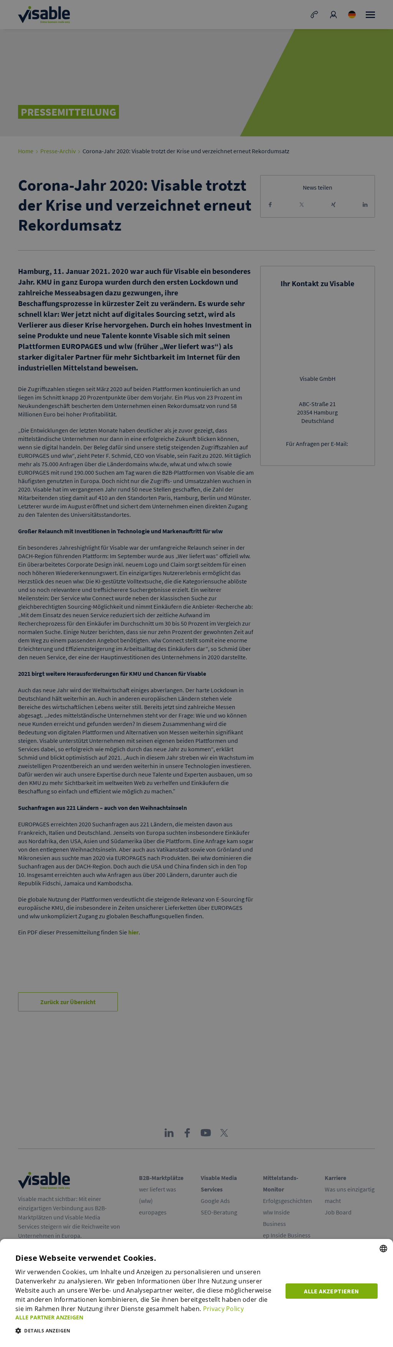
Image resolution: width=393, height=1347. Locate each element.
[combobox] (383, 1248)
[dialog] (196, 1293)
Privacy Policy (223, 1308)
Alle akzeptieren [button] (331, 1291)
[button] (145, 1317)
